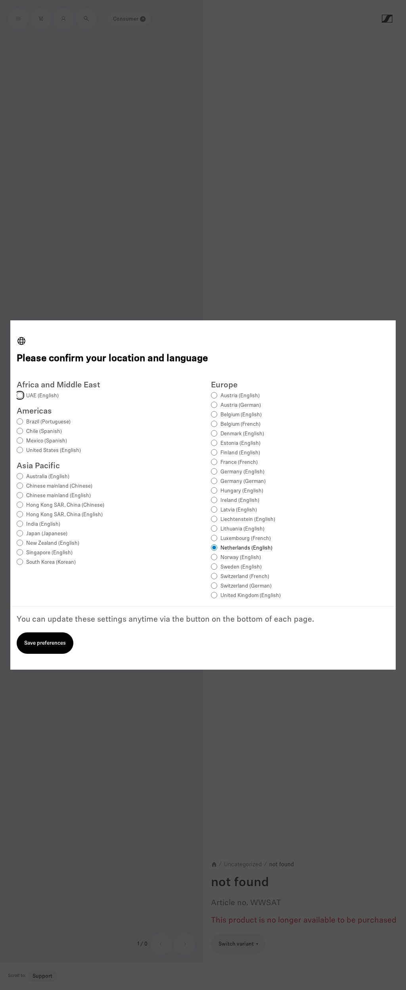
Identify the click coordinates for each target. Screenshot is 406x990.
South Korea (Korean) (51, 562)
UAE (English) (42, 395)
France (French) (239, 462)
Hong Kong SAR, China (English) (64, 514)
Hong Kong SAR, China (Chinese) (65, 505)
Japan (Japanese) (46, 533)
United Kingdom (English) (250, 595)
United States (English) (53, 450)
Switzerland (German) (246, 586)
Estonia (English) (240, 443)
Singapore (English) (49, 552)
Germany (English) (242, 472)
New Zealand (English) (52, 543)
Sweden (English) (241, 567)
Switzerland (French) (244, 576)
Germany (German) (243, 481)
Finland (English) (240, 453)
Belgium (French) (240, 424)
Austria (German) (240, 405)
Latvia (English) (238, 510)
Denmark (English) (242, 434)
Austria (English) (240, 395)
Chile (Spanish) (44, 431)
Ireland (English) (239, 500)
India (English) (43, 524)
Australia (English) (47, 476)
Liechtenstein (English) (247, 519)
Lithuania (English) (242, 529)
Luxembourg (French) (245, 538)
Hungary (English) (241, 491)
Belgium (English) (241, 414)
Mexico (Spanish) (46, 441)
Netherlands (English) (246, 548)
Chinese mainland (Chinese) (59, 486)
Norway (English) (240, 557)
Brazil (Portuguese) (48, 422)
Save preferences (45, 643)
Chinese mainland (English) (58, 495)
